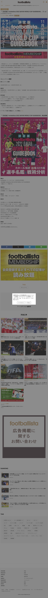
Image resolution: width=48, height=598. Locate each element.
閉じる (29, 302)
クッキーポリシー (21, 302)
